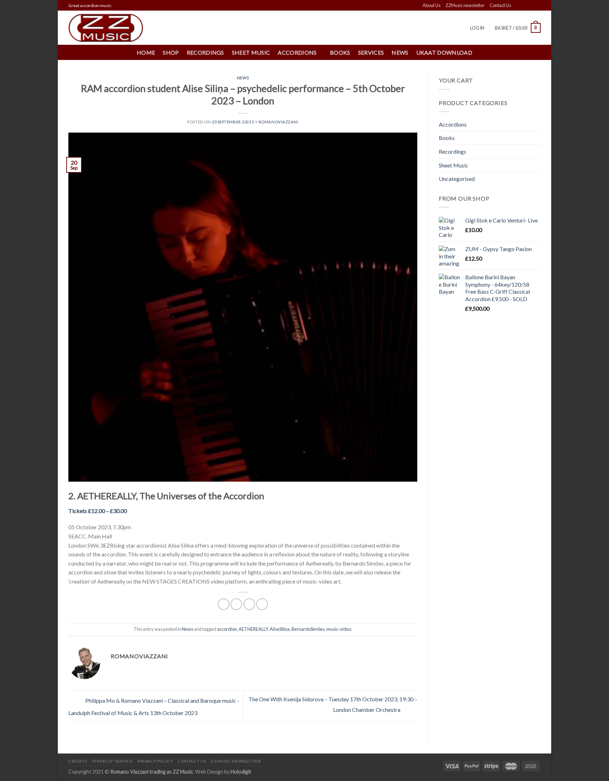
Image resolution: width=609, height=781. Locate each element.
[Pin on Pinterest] (262, 604)
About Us (432, 5)
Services (371, 52)
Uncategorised (457, 178)
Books (340, 52)
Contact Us (500, 5)
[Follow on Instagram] (524, 5)
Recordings (205, 52)
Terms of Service (112, 761)
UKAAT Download (444, 52)
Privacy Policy (155, 761)
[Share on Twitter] (236, 604)
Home (146, 52)
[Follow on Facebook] (517, 5)
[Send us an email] (537, 5)
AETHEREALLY (253, 629)
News (400, 52)
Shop (171, 52)
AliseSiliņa (280, 629)
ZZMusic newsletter (465, 5)
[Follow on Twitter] (530, 5)
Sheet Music (251, 52)
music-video (338, 629)
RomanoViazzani (279, 122)
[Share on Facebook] (223, 604)
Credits (77, 761)
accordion (227, 629)
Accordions (453, 124)
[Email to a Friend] (249, 604)
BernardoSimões (308, 629)
